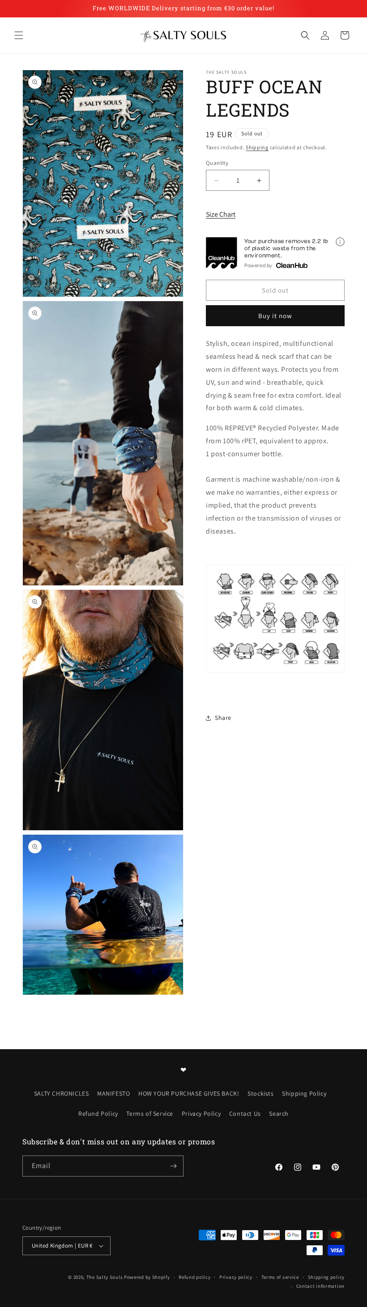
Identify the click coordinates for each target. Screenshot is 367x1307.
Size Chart (220, 214)
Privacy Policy (201, 1113)
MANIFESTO (113, 1093)
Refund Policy (98, 1113)
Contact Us (245, 1113)
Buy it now (275, 315)
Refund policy (194, 1277)
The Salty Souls (104, 1277)
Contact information (320, 1286)
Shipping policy (326, 1277)
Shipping (257, 147)
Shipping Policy (304, 1093)
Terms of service (280, 1277)
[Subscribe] (173, 1166)
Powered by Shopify (147, 1277)
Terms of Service (149, 1113)
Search (279, 1113)
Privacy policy (235, 1277)
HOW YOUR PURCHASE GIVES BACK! (188, 1093)
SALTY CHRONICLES (61, 1093)
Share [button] (223, 718)
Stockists (260, 1093)
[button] (19, 35)
